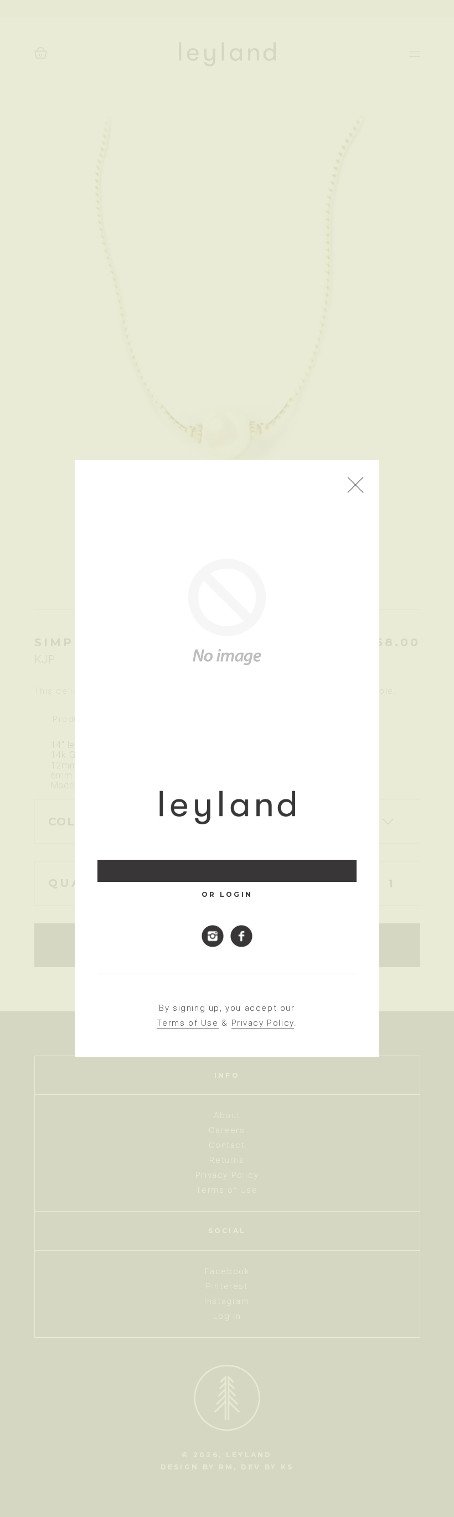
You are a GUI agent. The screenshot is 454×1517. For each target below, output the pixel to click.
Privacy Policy (262, 1023)
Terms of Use (187, 1023)
